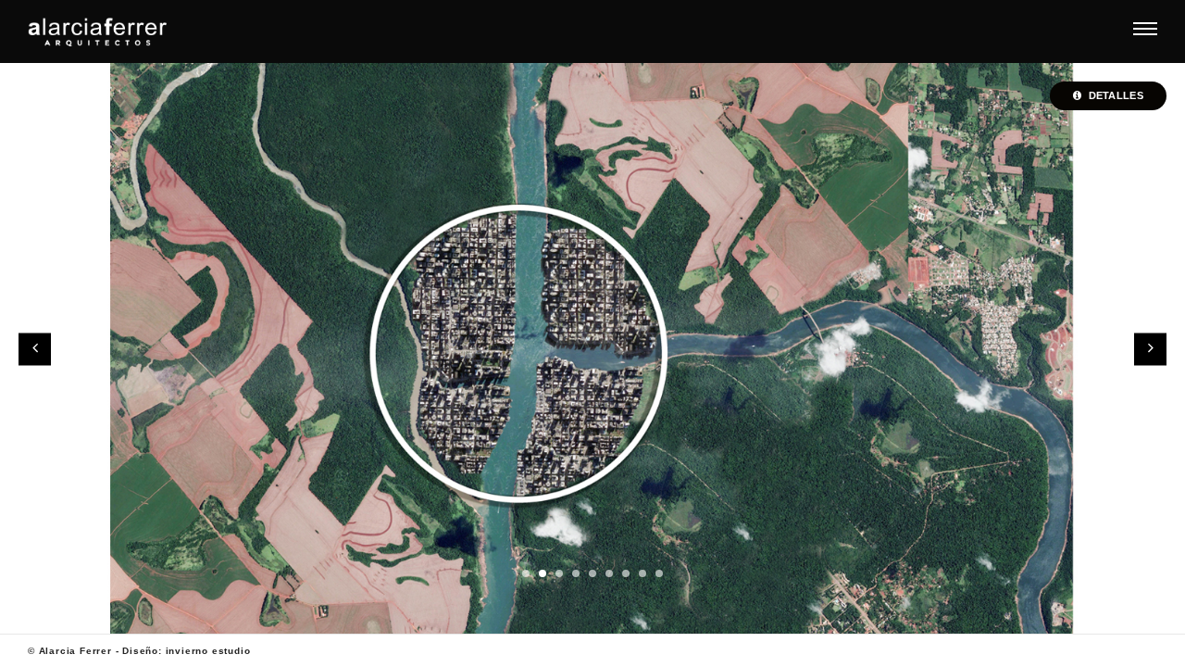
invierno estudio (208, 651)
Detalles (1114, 95)
